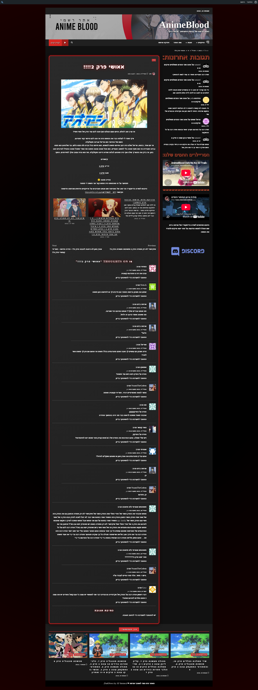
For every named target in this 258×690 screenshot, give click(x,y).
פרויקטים (201, 43)
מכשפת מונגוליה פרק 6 (68, 646)
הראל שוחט (195, 120)
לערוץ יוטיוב (55, 43)
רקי (150, 74)
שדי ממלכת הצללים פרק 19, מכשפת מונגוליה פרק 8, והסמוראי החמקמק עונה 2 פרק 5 (190, 646)
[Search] (72, 42)
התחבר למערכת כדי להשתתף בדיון (131, 278)
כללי (154, 60)
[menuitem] (255, 2)
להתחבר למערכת (145, 615)
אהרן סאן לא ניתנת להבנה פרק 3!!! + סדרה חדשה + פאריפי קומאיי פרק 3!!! (77, 249)
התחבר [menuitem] (249, 2)
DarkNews (108, 683)
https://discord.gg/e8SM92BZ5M (100, 192)
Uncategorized (201, 654)
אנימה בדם (141, 304)
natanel (197, 65)
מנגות (190, 43)
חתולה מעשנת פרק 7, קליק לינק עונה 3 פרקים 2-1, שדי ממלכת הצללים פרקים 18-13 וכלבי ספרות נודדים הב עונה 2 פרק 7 (149, 646)
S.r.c (144, 588)
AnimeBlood (184, 25)
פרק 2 (101, 166)
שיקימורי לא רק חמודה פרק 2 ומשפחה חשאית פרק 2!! (133, 247)
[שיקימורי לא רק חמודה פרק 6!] (69, 207)
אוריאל (143, 345)
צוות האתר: (177, 43)
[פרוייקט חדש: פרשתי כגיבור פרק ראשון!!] (138, 209)
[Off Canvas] (207, 42)
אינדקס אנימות (163, 43)
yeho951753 (195, 98)
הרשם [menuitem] (242, 2)
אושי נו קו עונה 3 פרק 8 (181, 138)
